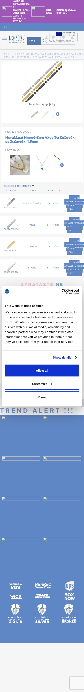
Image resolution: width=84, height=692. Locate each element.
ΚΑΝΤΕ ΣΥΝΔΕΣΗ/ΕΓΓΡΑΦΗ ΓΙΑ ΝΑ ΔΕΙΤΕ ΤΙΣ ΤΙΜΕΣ (74, 203)
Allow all (42, 370)
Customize (39, 384)
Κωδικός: (11, 132)
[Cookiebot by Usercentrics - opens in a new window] (61, 291)
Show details (62, 357)
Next (57, 114)
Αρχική (6, 54)
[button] (45, 41)
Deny (42, 397)
